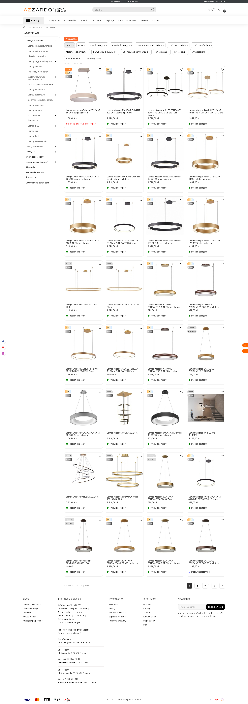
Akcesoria (30, 167)
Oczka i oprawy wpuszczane (40, 84)
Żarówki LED (33, 120)
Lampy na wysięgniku (37, 141)
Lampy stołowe (35, 66)
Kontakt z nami (150, 617)
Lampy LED (31, 152)
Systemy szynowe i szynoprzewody (36, 78)
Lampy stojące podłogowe (40, 61)
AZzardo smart (34, 115)
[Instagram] (222, 700)
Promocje (27, 613)
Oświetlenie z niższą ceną (37, 183)
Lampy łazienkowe (36, 95)
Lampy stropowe (35, 110)
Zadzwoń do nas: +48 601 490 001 (124, 2)
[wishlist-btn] (100, 69)
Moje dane (113, 604)
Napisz (79, 612)
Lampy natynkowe (36, 89)
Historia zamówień (117, 613)
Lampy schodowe (36, 105)
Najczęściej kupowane (32, 621)
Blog (145, 625)
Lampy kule (33, 131)
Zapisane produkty (117, 617)
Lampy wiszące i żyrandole (40, 46)
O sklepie (147, 604)
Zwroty (146, 613)
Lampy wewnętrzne (34, 41)
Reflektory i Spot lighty (38, 72)
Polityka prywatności (32, 604)
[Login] (218, 9)
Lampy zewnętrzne (34, 146)
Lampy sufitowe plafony (39, 51)
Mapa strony (149, 621)
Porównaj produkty (117, 621)
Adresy (112, 609)
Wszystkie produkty (34, 157)
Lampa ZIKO (33, 126)
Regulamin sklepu (30, 609)
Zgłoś (71, 619)
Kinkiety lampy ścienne (38, 56)
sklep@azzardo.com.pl (80, 609)
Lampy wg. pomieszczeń (37, 162)
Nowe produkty (29, 617)
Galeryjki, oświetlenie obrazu (40, 100)
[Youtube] (216, 700)
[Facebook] (211, 700)
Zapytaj (77, 622)
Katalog (146, 609)
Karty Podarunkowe (35, 172)
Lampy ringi (33, 136)
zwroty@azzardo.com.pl (76, 615)
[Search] (153, 9)
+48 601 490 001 (73, 605)
